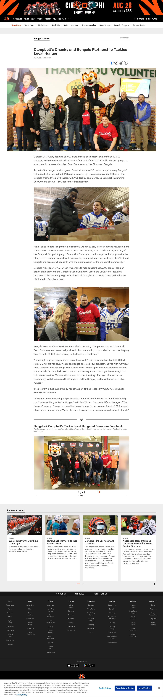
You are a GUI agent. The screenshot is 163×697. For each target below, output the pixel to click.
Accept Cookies (144, 688)
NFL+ (91, 632)
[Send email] (121, 64)
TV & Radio (91, 609)
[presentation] (155, 584)
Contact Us (10, 640)
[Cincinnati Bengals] (81, 676)
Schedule (91, 605)
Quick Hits (30, 628)
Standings (91, 624)
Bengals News (42, 38)
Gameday (71, 611)
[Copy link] (126, 63)
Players (10, 609)
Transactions (10, 630)
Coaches (10, 613)
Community (30, 619)
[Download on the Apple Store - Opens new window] (73, 666)
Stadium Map (112, 632)
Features (50, 642)
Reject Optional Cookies (125, 688)
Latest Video (51, 605)
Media (30, 609)
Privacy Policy (21, 694)
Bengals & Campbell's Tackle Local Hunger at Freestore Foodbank (78, 426)
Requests (153, 619)
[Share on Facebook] (111, 64)
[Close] (159, 688)
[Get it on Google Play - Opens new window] (89, 667)
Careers (10, 644)
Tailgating (112, 613)
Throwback (70, 619)
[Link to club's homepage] (7, 18)
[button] (78, 584)
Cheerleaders (71, 630)
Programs (153, 609)
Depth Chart (10, 626)
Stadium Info (112, 605)
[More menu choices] (69, 19)
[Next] (99, 492)
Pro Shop (112, 622)
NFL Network (51, 652)
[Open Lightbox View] (81, 468)
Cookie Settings (105, 688)
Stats (10, 617)
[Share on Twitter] (116, 64)
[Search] (135, 18)
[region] (81, 688)
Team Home (10, 605)
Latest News (30, 605)
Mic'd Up (50, 626)
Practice (70, 615)
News (153, 605)
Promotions (91, 628)
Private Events (112, 642)
